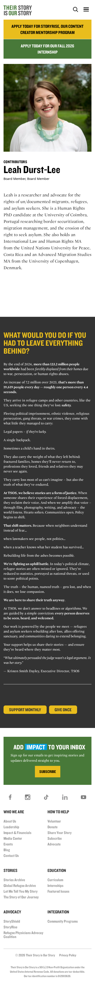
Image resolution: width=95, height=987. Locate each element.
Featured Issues (58, 891)
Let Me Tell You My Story (21, 891)
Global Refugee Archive (20, 885)
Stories (10, 870)
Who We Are (14, 811)
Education (57, 870)
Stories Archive (14, 879)
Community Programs (63, 921)
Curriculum (55, 879)
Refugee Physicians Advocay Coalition (23, 934)
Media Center (13, 838)
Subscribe (55, 838)
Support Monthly (25, 709)
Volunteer (54, 821)
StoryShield (12, 921)
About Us (10, 821)
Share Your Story (60, 832)
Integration (58, 911)
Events (8, 844)
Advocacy (12, 911)
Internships (55, 885)
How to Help (58, 811)
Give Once (63, 709)
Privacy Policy (67, 955)
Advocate (54, 844)
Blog (7, 849)
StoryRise (10, 927)
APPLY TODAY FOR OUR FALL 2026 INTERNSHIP (47, 49)
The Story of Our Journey (21, 897)
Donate (52, 827)
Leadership (11, 827)
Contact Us (11, 855)
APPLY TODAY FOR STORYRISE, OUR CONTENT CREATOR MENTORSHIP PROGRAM (47, 29)
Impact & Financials (17, 832)
